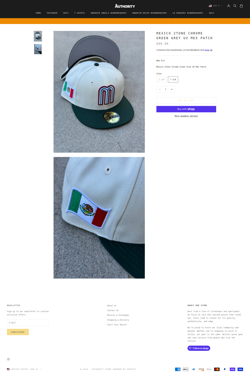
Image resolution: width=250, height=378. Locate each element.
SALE (211, 13)
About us (111, 305)
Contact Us (113, 310)
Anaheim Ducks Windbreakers (149, 13)
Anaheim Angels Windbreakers (109, 13)
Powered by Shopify (124, 369)
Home (38, 13)
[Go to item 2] (38, 49)
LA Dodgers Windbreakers (188, 13)
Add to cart (186, 100)
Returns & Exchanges (118, 315)
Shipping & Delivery (118, 320)
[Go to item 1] (38, 36)
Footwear (52, 13)
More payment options (186, 116)
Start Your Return (117, 325)
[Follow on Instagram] (8, 359)
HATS (66, 13)
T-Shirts (79, 13)
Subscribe (18, 332)
